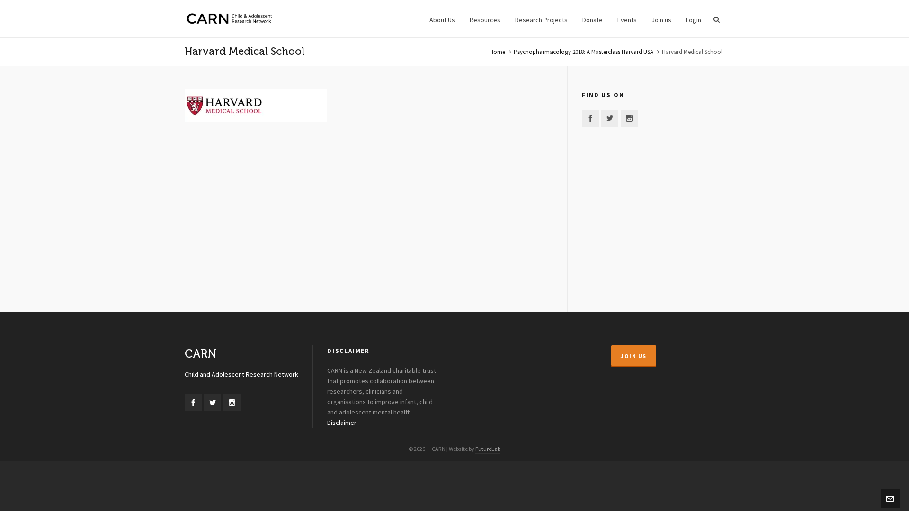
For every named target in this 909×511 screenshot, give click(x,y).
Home (497, 52)
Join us (634, 356)
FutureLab (487, 449)
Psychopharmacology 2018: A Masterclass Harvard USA (583, 52)
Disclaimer (341, 423)
